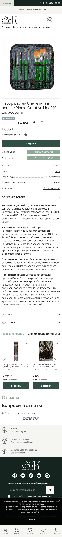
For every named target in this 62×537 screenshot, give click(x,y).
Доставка (8, 322)
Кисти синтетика (51, 188)
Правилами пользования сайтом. (39, 510)
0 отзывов (23, 122)
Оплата (7, 314)
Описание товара (13, 197)
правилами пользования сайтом (40, 496)
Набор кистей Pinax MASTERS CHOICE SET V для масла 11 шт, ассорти (15, 366)
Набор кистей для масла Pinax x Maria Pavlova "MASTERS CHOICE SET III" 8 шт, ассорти (45, 366)
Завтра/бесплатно (43, 151)
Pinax (57, 171)
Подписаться (50, 490)
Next (55, 365)
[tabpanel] (31, 416)
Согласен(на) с (33, 496)
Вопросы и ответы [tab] (22, 405)
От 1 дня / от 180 (38, 158)
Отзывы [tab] (10, 397)
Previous (6, 365)
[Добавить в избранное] (27, 343)
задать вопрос (31, 417)
